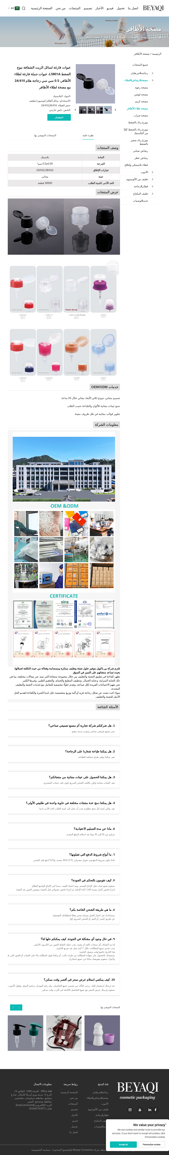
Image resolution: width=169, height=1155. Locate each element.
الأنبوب (144, 172)
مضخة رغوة (141, 87)
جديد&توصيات (140, 200)
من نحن (61, 8)
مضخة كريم (141, 101)
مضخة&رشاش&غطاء (114, 37)
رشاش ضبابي (140, 150)
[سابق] (75, 110)
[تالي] (115, 110)
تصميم (88, 8)
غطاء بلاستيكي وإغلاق (136, 164)
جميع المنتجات (140, 64)
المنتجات (74, 8)
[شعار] (153, 8)
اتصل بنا (133, 8)
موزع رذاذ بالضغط (138, 122)
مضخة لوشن (141, 94)
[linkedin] (150, 1110)
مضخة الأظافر (92, 37)
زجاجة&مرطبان (139, 73)
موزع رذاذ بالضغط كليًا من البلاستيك (136, 131)
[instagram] (130, 1110)
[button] (19, 1007)
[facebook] (155, 1110)
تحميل (121, 8)
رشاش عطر (141, 157)
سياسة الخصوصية (40, 1149)
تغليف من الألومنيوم (137, 179)
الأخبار (99, 8)
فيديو (110, 8)
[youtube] (140, 1110)
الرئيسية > (155, 53)
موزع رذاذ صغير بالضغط (139, 142)
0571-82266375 (37, 1108)
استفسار (59, 117)
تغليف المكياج (140, 193)
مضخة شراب (141, 115)
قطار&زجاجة (141, 186)
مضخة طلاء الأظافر (137, 108)
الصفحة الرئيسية (41, 8)
